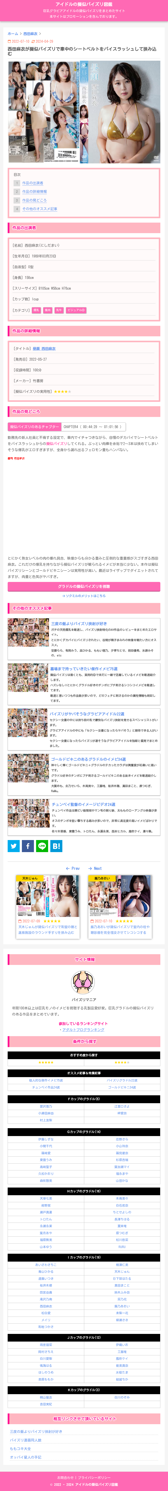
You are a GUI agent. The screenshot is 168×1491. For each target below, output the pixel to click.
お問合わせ (65, 1477)
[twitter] (14, 847)
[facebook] (28, 847)
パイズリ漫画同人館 (25, 1440)
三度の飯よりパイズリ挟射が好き (36, 1431)
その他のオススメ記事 (39, 209)
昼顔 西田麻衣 (44, 348)
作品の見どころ (34, 200)
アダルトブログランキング (83, 1030)
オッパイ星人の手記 (25, 1457)
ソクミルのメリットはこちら (85, 595)
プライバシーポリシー (94, 1477)
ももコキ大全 (20, 1448)
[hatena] (56, 847)
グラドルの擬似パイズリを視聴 (84, 586)
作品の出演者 (32, 183)
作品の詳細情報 (34, 191)
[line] (42, 847)
